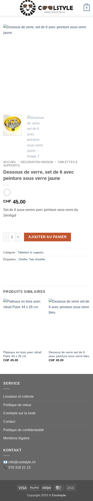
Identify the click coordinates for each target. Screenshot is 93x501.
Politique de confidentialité (23, 430)
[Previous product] (7, 192)
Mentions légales (16, 438)
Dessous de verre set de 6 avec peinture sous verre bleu (69, 354)
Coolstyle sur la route (19, 413)
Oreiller (23, 259)
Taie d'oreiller (37, 259)
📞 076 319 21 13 (16, 467)
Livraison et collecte (18, 396)
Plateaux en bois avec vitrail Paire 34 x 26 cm (22, 354)
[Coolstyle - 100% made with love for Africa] (46, 8)
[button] (5, 8)
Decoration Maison (37, 162)
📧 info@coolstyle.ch (19, 462)
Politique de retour (17, 405)
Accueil (9, 162)
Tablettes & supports (31, 252)
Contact (9, 421)
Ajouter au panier (47, 237)
